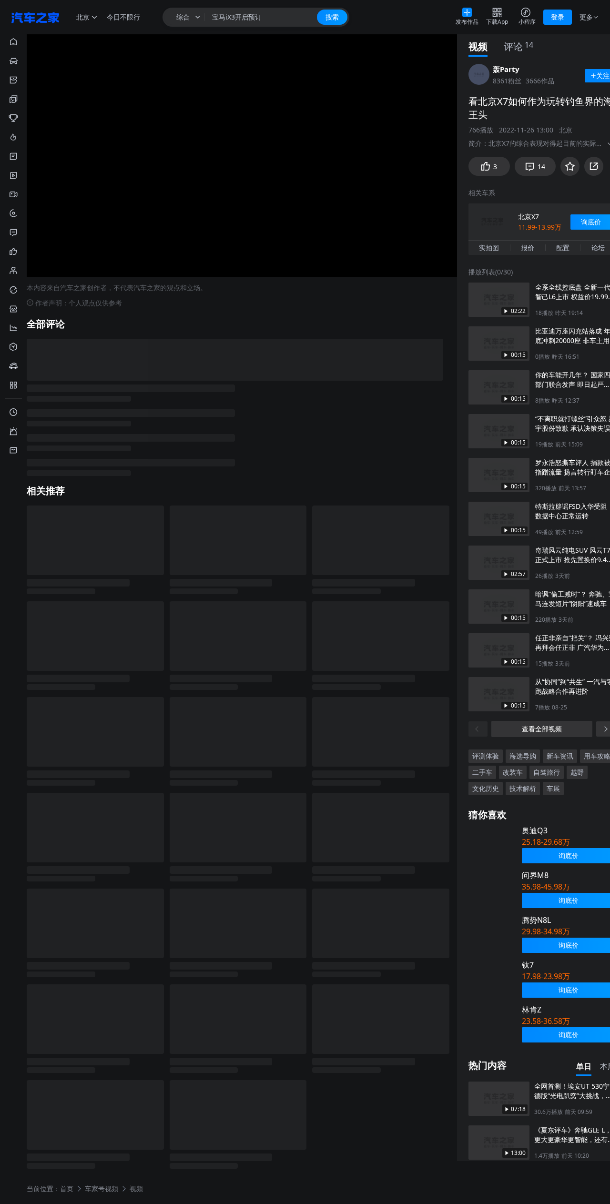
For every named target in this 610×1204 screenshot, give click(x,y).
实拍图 (489, 247)
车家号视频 (101, 1188)
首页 (66, 1188)
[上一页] (478, 729)
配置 (562, 247)
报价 (527, 247)
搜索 (332, 16)
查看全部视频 (542, 728)
